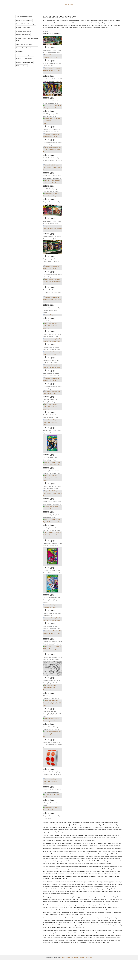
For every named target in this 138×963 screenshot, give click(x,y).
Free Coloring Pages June (23, 31)
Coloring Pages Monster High (24, 62)
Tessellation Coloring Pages (24, 16)
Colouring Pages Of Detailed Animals (26, 48)
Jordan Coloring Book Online (24, 44)
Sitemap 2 (76, 957)
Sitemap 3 (82, 957)
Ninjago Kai (19, 51)
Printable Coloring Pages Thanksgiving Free (27, 39)
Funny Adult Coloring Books (24, 20)
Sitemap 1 (70, 957)
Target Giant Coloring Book (59, 17)
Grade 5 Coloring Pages (23, 34)
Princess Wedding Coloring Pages (25, 24)
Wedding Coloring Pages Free (24, 55)
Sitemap (64, 957)
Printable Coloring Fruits (23, 27)
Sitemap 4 (89, 957)
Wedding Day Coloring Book (24, 58)
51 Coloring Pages (21, 66)
